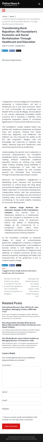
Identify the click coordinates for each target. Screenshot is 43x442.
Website (5, 409)
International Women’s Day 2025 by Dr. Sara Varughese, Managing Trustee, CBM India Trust (20, 309)
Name (5, 392)
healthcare (6, 273)
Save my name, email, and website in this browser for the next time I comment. (19, 418)
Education (32, 271)
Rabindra (21, 46)
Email (5, 400)
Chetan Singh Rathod (18, 271)
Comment (7, 365)
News (3, 268)
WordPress (33, 439)
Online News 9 (10, 3)
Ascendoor (16, 439)
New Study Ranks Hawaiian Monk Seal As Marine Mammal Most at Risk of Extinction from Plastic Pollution (21, 325)
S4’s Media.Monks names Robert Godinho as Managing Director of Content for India (20, 339)
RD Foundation (18, 273)
